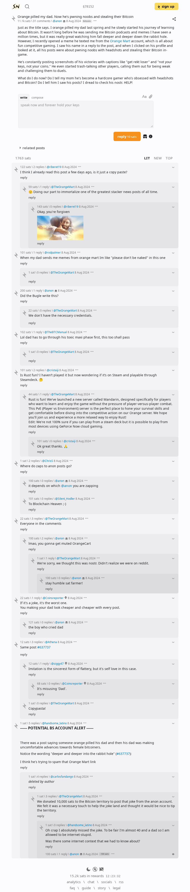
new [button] (158, 158)
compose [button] (37, 97)
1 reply (44, 187)
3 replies (37, 591)
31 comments (42, 21)
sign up (168, 6)
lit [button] (147, 158)
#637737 (44, 756)
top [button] (169, 158)
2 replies (38, 167)
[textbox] (96, 55)
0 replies (55, 223)
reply (126, 136)
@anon (66, 558)
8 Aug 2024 (73, 21)
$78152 (88, 6)
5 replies (34, 887)
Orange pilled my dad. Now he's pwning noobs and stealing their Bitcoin (75, 17)
